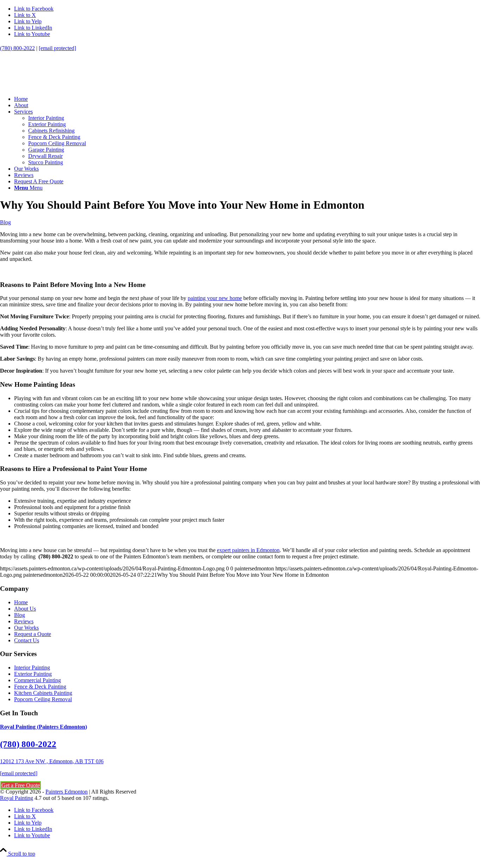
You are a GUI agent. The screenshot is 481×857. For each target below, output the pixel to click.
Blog (5, 222)
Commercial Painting (37, 680)
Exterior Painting (33, 674)
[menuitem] (247, 99)
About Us (25, 609)
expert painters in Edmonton (248, 550)
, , (52, 761)
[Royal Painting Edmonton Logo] (53, 87)
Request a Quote (32, 634)
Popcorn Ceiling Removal (43, 699)
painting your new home (215, 298)
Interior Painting (32, 668)
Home (21, 602)
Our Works (26, 628)
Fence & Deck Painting (40, 687)
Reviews (23, 621)
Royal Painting (16, 798)
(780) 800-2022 (17, 48)
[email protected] (18, 773)
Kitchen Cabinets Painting (43, 693)
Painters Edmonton (66, 792)
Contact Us (26, 640)
